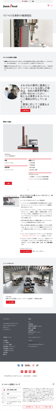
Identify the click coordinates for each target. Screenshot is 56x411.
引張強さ (5, 352)
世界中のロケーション (34, 332)
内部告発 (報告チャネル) (35, 326)
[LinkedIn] (22, 372)
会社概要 (30, 330)
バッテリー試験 (7, 344)
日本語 (25, 1)
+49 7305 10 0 (6, 329)
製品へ (9, 183)
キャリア (30, 334)
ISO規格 (5, 340)
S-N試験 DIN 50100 (8, 350)
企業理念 (30, 324)
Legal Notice (27, 376)
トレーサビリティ (26, 251)
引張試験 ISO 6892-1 (8, 348)
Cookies (35, 376)
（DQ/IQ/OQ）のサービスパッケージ (31, 235)
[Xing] (26, 372)
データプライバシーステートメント (13, 376)
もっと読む (11, 302)
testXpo (30, 340)
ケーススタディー (33, 346)
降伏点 (5, 354)
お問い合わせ (26, 110)
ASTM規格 (6, 342)
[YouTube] (30, 372)
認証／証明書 (32, 328)
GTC (29, 322)
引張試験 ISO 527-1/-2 (9, 346)
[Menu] (51, 6)
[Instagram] (34, 372)
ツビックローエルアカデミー (36, 344)
